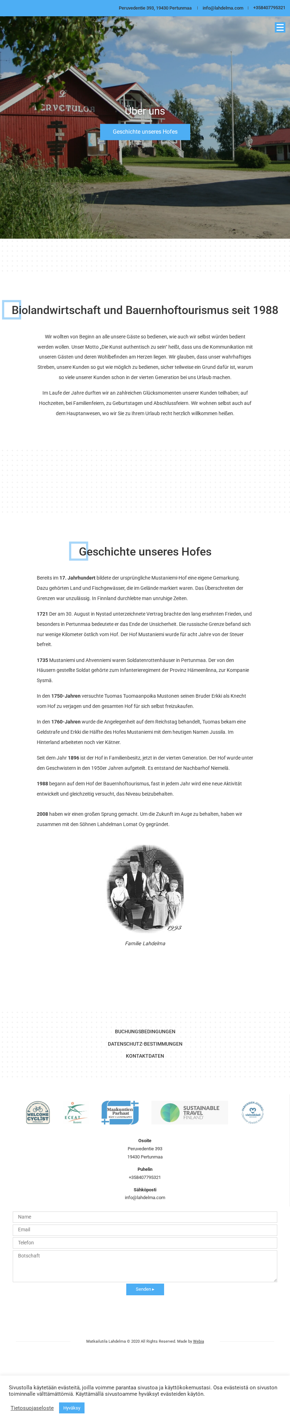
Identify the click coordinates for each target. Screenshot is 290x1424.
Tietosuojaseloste (32, 1408)
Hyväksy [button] (71, 1408)
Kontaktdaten (145, 1056)
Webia (198, 1341)
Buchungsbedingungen (145, 1031)
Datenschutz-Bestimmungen (145, 1044)
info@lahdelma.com (223, 8)
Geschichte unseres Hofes (145, 131)
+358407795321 (269, 7)
